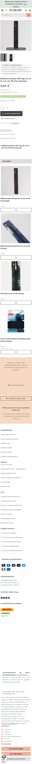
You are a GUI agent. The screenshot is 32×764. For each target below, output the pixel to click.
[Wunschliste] (6, 10)
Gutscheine (5, 482)
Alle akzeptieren (16, 749)
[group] (16, 181)
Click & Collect (7, 464)
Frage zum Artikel (7, 134)
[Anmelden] (26, 10)
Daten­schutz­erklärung (9, 723)
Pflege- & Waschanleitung (11, 505)
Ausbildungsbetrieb (11, 546)
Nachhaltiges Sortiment (12, 537)
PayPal (6, 739)
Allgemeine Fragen (8, 501)
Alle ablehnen (16, 754)
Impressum (5, 726)
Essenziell (7, 729)
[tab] (6, 130)
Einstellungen (6, 743)
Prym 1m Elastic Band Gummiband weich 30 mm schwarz (15, 340)
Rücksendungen (7, 523)
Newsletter (5, 486)
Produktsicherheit (8, 138)
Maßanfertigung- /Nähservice (13, 469)
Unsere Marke (6, 448)
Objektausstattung (8, 473)
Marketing (8, 734)
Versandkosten (15, 123)
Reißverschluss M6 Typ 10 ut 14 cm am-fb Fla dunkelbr (15, 200)
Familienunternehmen (12, 542)
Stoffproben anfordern (11, 478)
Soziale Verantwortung (12, 550)
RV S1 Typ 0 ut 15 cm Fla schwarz (12, 293)
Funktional (8, 741)
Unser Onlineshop (8, 434)
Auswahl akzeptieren (16, 759)
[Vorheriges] (1, 35)
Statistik (7, 732)
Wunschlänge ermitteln (10, 496)
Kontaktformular (17, 385)
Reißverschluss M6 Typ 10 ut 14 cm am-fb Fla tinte (15, 247)
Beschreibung (6, 130)
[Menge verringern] (10, 108)
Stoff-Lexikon (6, 514)
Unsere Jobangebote (9, 456)
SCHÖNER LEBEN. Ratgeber (11, 510)
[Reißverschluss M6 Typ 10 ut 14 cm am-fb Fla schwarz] (4, 57)
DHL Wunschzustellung (12, 736)
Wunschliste (9, 118)
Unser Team (5, 443)
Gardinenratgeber (8, 518)
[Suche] (28, 15)
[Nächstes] (30, 35)
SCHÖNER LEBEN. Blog (17, 398)
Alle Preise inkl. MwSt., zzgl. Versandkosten (13, 693)
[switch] (3, 761)
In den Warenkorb (12, 113)
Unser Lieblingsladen (9, 439)
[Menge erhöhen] (7, 108)
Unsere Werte (6, 452)
